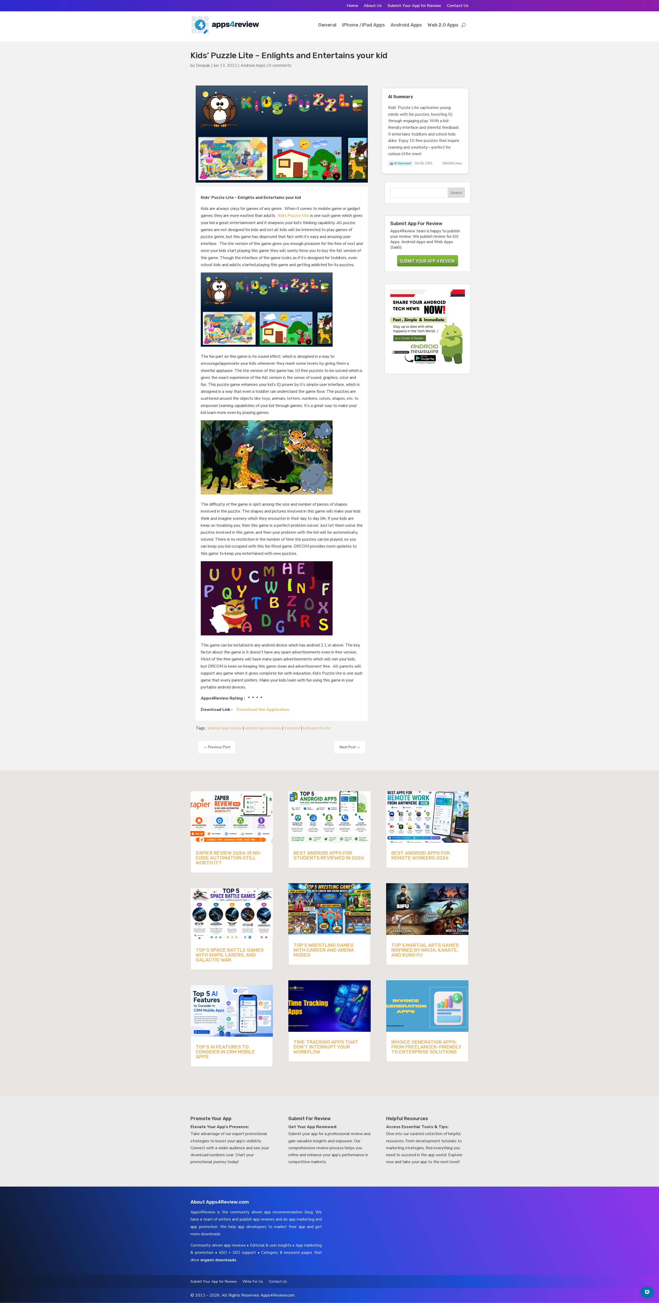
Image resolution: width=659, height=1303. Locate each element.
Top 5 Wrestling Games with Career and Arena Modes (323, 950)
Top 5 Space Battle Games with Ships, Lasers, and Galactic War (230, 955)
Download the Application (263, 709)
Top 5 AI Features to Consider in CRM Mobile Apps (225, 1052)
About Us (373, 6)
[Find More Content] (647, 1292)
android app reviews (263, 728)
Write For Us (252, 1282)
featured (292, 728)
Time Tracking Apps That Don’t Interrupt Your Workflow (325, 1047)
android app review (225, 728)
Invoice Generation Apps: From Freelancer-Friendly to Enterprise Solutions (426, 1047)
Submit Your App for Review (414, 6)
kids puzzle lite (317, 728)
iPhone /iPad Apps (363, 25)
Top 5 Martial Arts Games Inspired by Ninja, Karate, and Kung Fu (425, 950)
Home (352, 6)
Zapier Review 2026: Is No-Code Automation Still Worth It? (229, 858)
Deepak (203, 65)
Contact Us (458, 6)
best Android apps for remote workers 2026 (420, 855)
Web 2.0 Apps (443, 25)
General (327, 25)
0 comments (280, 65)
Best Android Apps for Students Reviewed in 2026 (328, 855)
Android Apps (406, 25)
